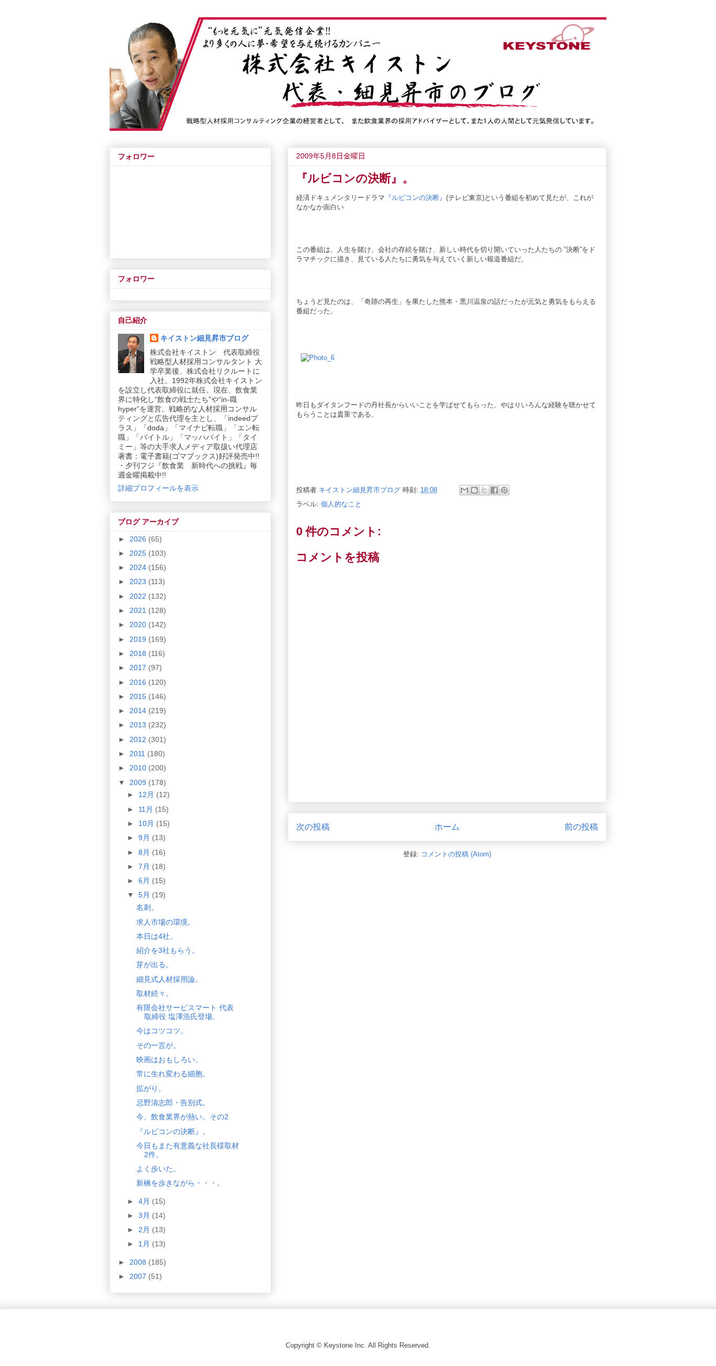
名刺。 (147, 907)
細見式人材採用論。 (169, 979)
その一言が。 (158, 1045)
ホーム (447, 826)
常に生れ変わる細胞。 (173, 1073)
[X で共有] (484, 490)
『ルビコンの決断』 (415, 198)
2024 (138, 567)
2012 (138, 739)
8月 (145, 852)
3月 (145, 1215)
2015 (138, 696)
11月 (146, 809)
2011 (138, 753)
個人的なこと (341, 504)
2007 (138, 1276)
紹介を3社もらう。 (167, 950)
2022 (138, 596)
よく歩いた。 (158, 1168)
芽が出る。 (154, 964)
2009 (138, 782)
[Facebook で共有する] (494, 490)
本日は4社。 (156, 936)
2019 (138, 639)
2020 (138, 624)
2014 (138, 710)
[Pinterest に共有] (504, 490)
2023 (138, 581)
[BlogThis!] (474, 490)
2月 (145, 1229)
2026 (138, 539)
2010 (138, 768)
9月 (145, 837)
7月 (145, 866)
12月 (147, 794)
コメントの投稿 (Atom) (456, 854)
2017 (138, 667)
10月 (147, 823)
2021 (138, 610)
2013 (138, 725)
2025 (138, 553)
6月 (145, 880)
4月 (145, 1201)
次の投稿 (313, 826)
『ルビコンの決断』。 (173, 1131)
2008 (138, 1262)
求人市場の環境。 (165, 922)
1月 (145, 1244)
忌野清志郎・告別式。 (173, 1102)
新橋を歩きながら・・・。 (180, 1183)
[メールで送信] (464, 490)
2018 (138, 653)
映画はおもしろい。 (173, 1059)
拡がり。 (151, 1088)
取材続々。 (154, 993)
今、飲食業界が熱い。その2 (182, 1117)
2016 (138, 682)
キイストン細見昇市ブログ (204, 338)
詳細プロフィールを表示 (158, 488)
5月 (145, 895)
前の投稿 (581, 826)
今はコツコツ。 (162, 1030)
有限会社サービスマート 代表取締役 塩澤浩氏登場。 (185, 1012)
